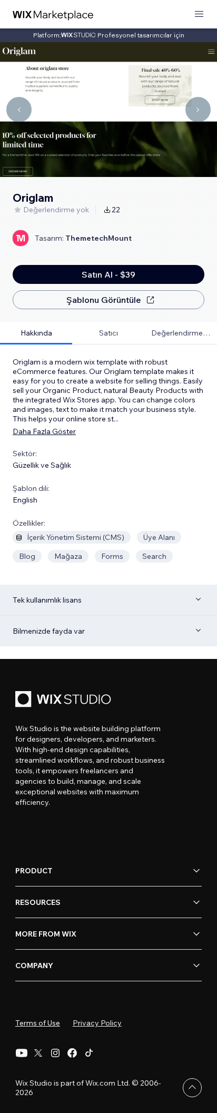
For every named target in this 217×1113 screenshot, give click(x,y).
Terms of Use (37, 1023)
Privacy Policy (97, 1023)
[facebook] (72, 1053)
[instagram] (55, 1053)
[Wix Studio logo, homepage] (64, 700)
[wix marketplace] (53, 14)
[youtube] (21, 1053)
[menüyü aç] (199, 14)
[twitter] (38, 1053)
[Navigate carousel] (19, 109)
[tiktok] (89, 1053)
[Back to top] (192, 1087)
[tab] (36, 333)
